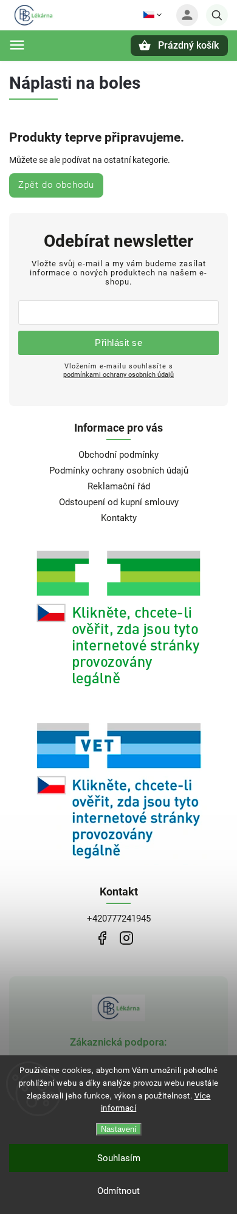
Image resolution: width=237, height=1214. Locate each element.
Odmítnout (118, 1190)
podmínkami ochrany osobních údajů (118, 374)
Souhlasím (118, 1158)
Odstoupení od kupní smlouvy (119, 502)
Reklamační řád (119, 486)
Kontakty (119, 517)
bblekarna (126, 937)
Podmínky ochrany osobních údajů (118, 470)
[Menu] (17, 45)
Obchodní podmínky (118, 454)
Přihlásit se (118, 342)
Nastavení (119, 1129)
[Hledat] (217, 15)
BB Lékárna (101, 937)
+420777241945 (119, 918)
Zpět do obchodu (56, 184)
